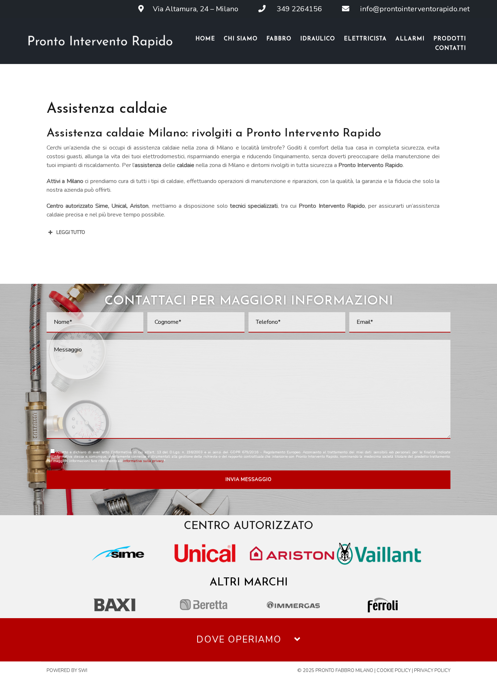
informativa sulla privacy (143, 461)
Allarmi (410, 39)
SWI (82, 670)
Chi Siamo (241, 39)
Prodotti (449, 39)
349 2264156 (294, 9)
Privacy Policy (432, 670)
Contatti (450, 48)
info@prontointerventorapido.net (410, 9)
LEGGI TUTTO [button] (70, 232)
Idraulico (317, 39)
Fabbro (278, 39)
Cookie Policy (394, 670)
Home (205, 39)
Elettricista (365, 39)
